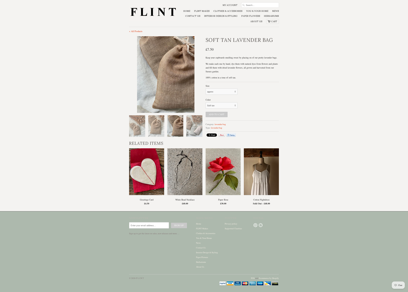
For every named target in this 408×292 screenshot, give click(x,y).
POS (253, 278)
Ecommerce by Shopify (269, 278)
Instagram (261, 225)
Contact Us (192, 16)
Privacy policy (231, 223)
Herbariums (271, 16)
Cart (274, 21)
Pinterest (255, 225)
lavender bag (220, 124)
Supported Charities (233, 228)
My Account (230, 5)
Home (186, 11)
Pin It (222, 135)
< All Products (135, 31)
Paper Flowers (250, 16)
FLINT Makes (202, 11)
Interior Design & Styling (220, 16)
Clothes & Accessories (227, 11)
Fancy (231, 135)
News (275, 11)
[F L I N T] (153, 12)
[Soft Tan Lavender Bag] (131, 74)
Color (208, 99)
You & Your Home (257, 11)
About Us (256, 21)
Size (207, 85)
